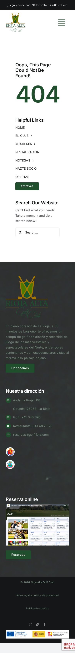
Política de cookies (37, 608)
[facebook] (44, 624)
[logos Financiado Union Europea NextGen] (37, 631)
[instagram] (30, 624)
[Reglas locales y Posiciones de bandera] (37, 624)
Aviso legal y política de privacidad (37, 595)
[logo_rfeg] (10, 449)
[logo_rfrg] (10, 462)
